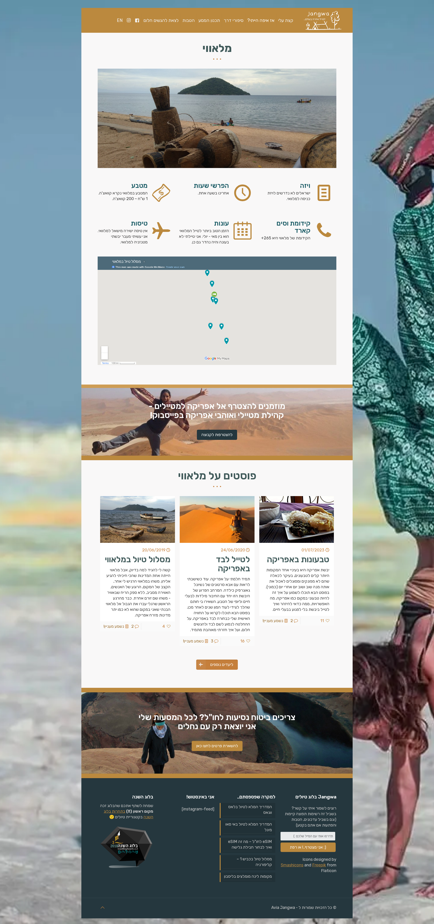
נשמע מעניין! (273, 620)
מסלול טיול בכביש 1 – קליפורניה (254, 861)
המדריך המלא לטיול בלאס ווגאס (250, 809)
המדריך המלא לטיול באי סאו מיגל (248, 827)
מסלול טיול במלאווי (137, 559)
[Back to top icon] (102, 907)
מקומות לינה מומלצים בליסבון (248, 876)
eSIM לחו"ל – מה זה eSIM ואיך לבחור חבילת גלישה (250, 844)
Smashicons (292, 865)
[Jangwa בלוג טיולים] (322, 20)
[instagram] (129, 20)
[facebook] (137, 20)
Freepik (319, 865)
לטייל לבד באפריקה (233, 563)
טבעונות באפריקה (298, 559)
